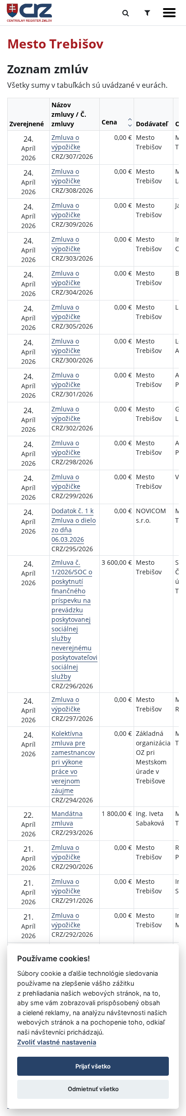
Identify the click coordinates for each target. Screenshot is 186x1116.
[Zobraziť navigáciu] (169, 12)
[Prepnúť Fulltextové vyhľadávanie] (125, 12)
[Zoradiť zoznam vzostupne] (130, 119)
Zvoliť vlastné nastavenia (56, 1042)
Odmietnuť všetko (93, 1088)
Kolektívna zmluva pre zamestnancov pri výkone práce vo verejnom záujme (73, 762)
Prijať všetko (93, 1066)
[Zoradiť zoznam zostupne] (130, 125)
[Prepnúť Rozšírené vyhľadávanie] (147, 12)
